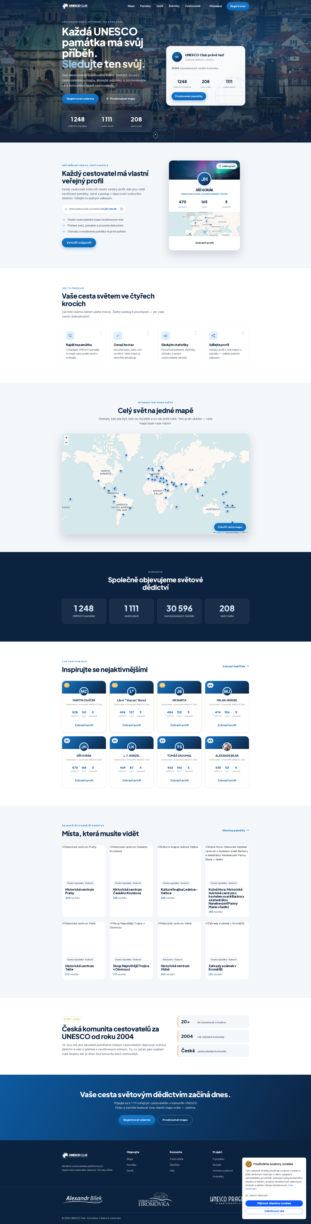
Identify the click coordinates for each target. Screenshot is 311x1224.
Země (159, 6)
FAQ (172, 1170)
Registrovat (238, 6)
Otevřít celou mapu (230, 527)
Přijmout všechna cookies (274, 1203)
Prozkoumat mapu (122, 98)
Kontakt (217, 1164)
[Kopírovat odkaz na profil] (121, 209)
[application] (155, 484)
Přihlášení (216, 6)
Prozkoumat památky (189, 96)
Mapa (131, 6)
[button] (152, 470)
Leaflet (218, 532)
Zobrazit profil (204, 242)
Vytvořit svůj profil (79, 242)
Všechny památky (233, 830)
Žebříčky (174, 6)
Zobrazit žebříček (234, 666)
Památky (145, 6)
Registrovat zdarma (80, 98)
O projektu (218, 1159)
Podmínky (218, 1176)
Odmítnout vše (274, 1211)
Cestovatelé (193, 6)
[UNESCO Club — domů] (75, 6)
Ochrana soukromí (223, 1170)
